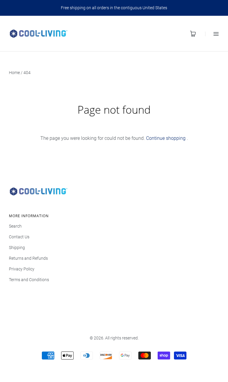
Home (14, 72)
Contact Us (19, 236)
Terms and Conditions (29, 279)
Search (15, 226)
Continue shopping (166, 138)
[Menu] (212, 34)
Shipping (17, 247)
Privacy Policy (21, 269)
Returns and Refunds (28, 258)
